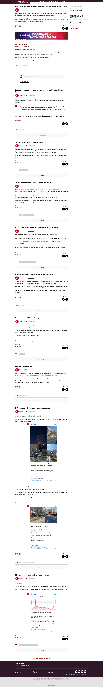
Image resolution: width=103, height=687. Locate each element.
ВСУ (24, 170)
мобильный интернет (24, 644)
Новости (50, 671)
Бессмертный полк (27, 262)
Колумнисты (51, 672)
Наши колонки (19, 671)
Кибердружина (22, 305)
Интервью (18, 672)
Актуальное (34, 671)
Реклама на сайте (74, 28)
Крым (33, 262)
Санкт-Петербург (33, 644)
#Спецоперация (41, 1)
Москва (26, 395)
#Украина (49, 1)
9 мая (20, 65)
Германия (21, 129)
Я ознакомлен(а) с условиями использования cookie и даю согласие (52, 683)
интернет (21, 395)
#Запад (56, 1)
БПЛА (20, 215)
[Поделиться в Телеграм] (66, 28)
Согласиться (51, 685)
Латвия (24, 65)
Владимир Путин (26, 215)
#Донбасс (63, 1)
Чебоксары (21, 353)
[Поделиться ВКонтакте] (63, 28)
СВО (27, 170)
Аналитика (34, 672)
